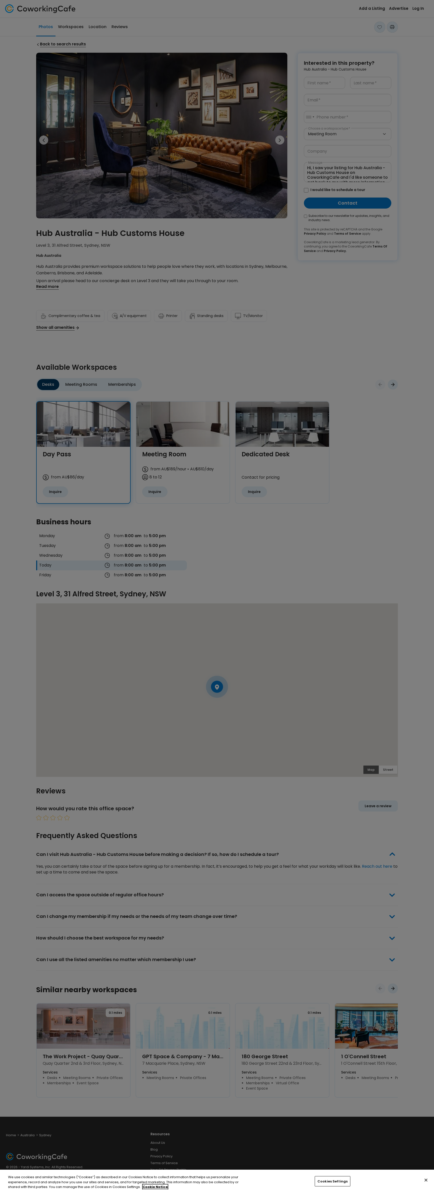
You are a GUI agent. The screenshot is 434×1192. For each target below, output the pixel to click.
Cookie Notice (155, 1186)
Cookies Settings (332, 1181)
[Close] (425, 1179)
